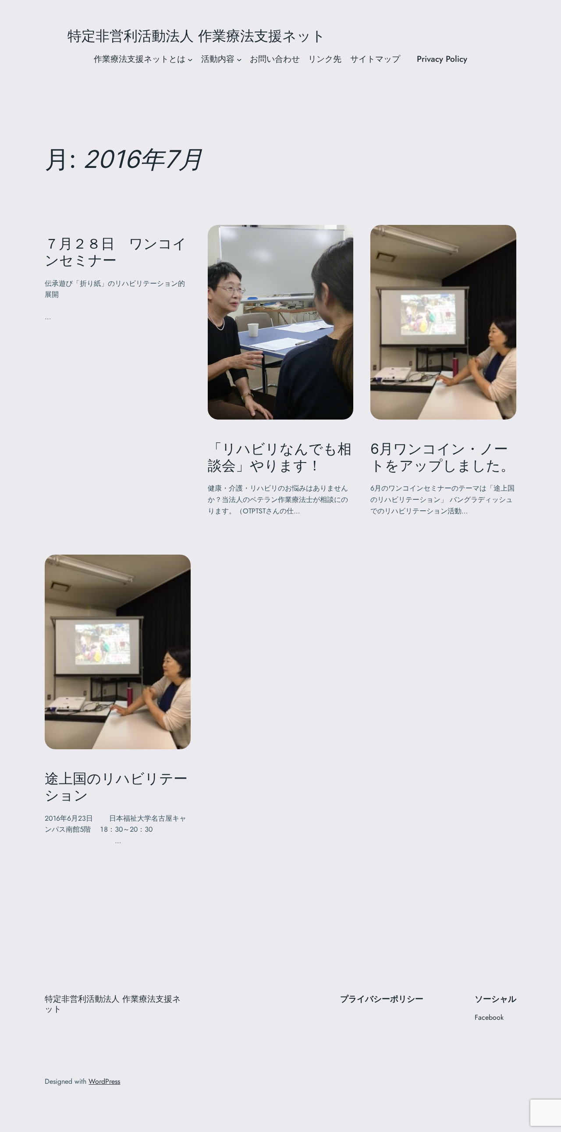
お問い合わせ (275, 59)
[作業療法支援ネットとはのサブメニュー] (190, 59)
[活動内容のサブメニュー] (239, 59)
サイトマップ (379, 59)
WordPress (104, 1081)
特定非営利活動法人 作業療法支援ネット (280, 36)
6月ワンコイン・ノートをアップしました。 (442, 457)
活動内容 (217, 59)
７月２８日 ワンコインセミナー (116, 252)
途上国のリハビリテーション (116, 787)
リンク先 (324, 59)
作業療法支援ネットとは (139, 59)
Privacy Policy (442, 59)
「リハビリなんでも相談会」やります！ (280, 457)
